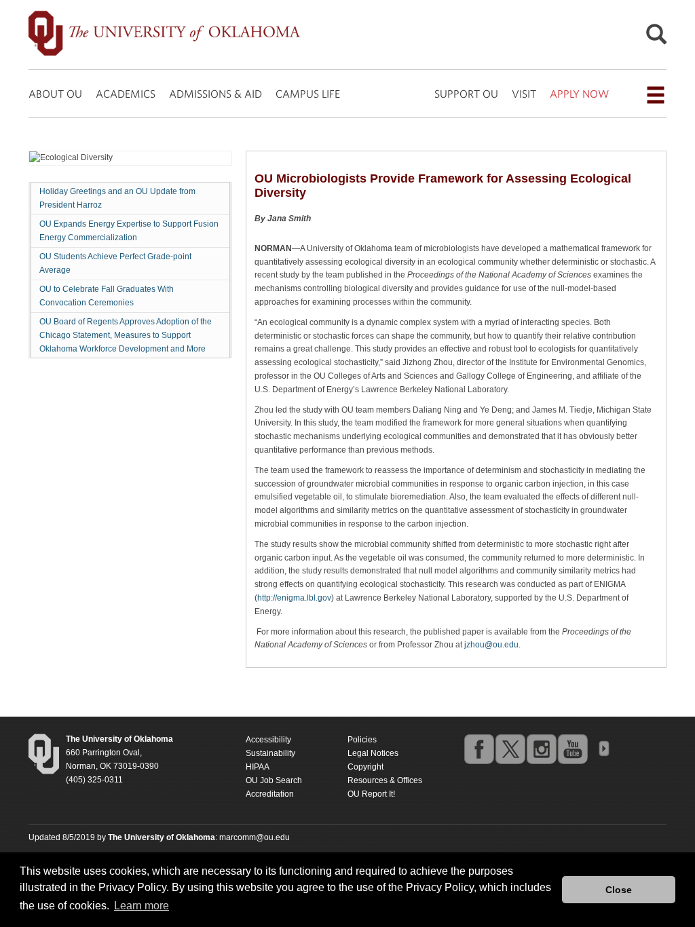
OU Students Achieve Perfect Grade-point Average (115, 263)
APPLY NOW (579, 94)
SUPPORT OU (466, 94)
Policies (362, 739)
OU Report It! (371, 794)
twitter (509, 748)
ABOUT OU (55, 94)
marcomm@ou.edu (254, 837)
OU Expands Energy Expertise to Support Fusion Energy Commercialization (129, 230)
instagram (541, 748)
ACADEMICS (125, 94)
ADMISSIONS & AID (215, 94)
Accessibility (268, 739)
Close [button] (618, 889)
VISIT (524, 94)
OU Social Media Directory (603, 748)
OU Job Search (274, 780)
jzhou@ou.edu (491, 644)
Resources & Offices (385, 780)
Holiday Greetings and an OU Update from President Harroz (117, 198)
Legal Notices (373, 753)
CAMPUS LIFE (308, 94)
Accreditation (270, 794)
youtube (572, 748)
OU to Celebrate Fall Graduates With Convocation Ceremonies (106, 295)
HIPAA (257, 767)
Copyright (365, 767)
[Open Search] (656, 38)
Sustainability (270, 753)
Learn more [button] (141, 905)
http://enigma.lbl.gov (294, 598)
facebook (478, 748)
